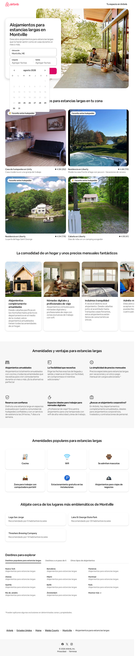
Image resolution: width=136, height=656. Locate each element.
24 (19, 103)
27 (35, 103)
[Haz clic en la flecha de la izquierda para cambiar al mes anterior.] (14, 70)
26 (30, 103)
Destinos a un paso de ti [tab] (55, 560)
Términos (73, 651)
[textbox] (21, 62)
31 (19, 108)
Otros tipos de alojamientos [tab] (83, 560)
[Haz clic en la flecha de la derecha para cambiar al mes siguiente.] (45, 70)
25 (24, 103)
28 (40, 103)
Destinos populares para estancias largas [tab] (23, 560)
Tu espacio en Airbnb (117, 4)
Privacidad (61, 651)
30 (14, 108)
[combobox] (33, 53)
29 (45, 103)
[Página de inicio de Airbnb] (12, 4)
